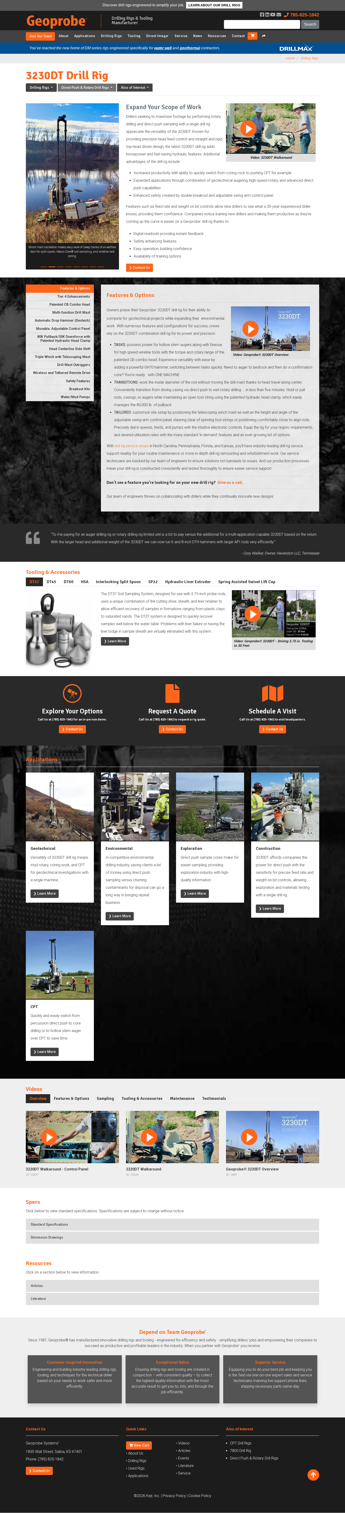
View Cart (141, 1446)
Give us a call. (230, 482)
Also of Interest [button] (133, 88)
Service (181, 36)
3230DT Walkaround (143, 1169)
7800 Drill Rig (240, 1450)
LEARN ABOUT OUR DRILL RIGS (214, 5)
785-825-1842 (304, 14)
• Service (183, 1473)
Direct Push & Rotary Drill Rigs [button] (85, 88)
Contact (238, 36)
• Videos (183, 1443)
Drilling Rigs (111, 36)
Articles (37, 1286)
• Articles (183, 1450)
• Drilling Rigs (136, 1461)
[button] (33, 186)
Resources (217, 36)
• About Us (134, 1453)
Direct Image (157, 36)
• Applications (137, 1476)
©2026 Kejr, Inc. (147, 1496)
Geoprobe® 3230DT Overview (252, 1169)
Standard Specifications (49, 1225)
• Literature (185, 1465)
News (197, 36)
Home (290, 58)
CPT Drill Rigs (240, 1443)
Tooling (134, 36)
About (64, 36)
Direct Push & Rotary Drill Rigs (254, 1458)
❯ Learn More (115, 641)
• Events (182, 1458)
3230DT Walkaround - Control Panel (57, 1169)
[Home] (60, 29)
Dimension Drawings (47, 1238)
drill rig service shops (131, 446)
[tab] (60, 289)
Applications (84, 36)
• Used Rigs (135, 1468)
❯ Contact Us (139, 268)
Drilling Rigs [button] (40, 88)
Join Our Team (40, 36)
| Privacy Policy (173, 1496)
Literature (38, 1299)
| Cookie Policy (199, 1496)
